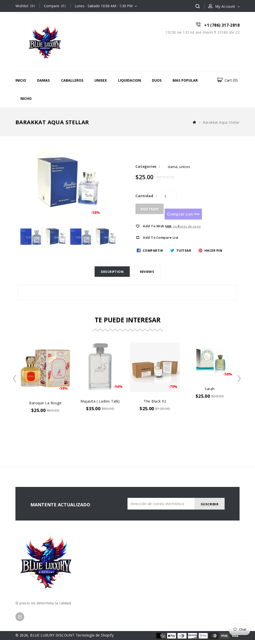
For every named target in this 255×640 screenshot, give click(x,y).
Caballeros (72, 80)
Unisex (100, 80)
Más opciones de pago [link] (183, 226)
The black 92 (155, 401)
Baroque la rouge (45, 403)
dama (173, 166)
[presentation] (16, 378)
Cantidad (144, 195)
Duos (157, 80)
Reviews (147, 271)
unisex (184, 166)
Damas (43, 80)
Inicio (20, 80)
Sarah (210, 388)
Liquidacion (129, 80)
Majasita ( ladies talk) (100, 401)
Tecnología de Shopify (95, 635)
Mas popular (185, 80)
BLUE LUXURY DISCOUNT (52, 635)
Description (112, 271)
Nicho (26, 98)
